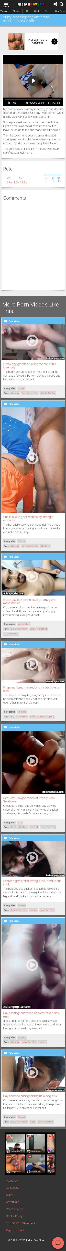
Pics (47, 11)
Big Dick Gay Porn (19, 629)
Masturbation (24, 624)
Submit (10, 1194)
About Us (12, 1180)
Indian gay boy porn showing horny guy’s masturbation (29, 601)
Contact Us (12, 1187)
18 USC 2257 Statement (20, 1223)
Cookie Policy (14, 1216)
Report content (15, 1230)
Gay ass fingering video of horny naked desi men (31, 1014)
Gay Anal (15, 393)
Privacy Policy (14, 1209)
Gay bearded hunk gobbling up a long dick (30, 1096)
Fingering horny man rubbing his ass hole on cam (31, 689)
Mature (21, 388)
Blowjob (21, 905)
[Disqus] (33, 245)
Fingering (22, 712)
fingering (50, 716)
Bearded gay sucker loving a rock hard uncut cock (32, 882)
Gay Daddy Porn (48, 393)
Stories (16, 11)
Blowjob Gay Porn (19, 910)
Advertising (12, 1202)
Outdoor (21, 541)
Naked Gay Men (11, 633)
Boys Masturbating (38, 629)
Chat (36, 11)
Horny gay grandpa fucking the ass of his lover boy (29, 365)
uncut (32, 1122)
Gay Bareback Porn (30, 393)
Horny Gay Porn (48, 827)
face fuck (33, 910)
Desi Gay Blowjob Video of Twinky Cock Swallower (29, 799)
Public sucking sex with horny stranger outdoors (28, 518)
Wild (20, 822)
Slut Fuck (45, 546)
